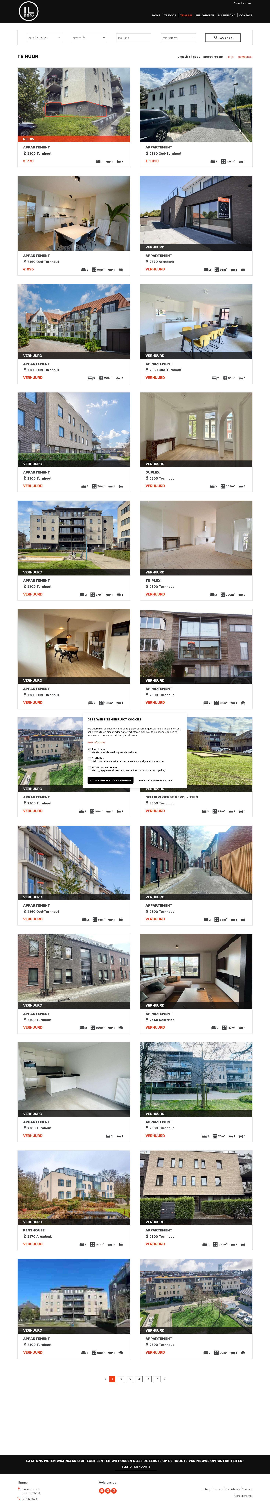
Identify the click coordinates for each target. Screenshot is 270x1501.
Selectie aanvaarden (156, 780)
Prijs (231, 56)
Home (156, 15)
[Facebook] (102, 1491)
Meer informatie (96, 742)
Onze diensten (242, 3)
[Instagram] (114, 1491)
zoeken (226, 37)
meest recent (213, 56)
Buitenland (226, 15)
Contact (246, 15)
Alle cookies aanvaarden (110, 780)
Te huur (186, 15)
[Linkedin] (108, 1491)
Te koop (170, 15)
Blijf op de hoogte (136, 1466)
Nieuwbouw (205, 15)
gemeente (245, 56)
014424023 (30, 1498)
